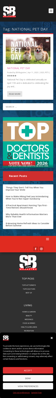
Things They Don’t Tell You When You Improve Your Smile (24, 188)
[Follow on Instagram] (41, 249)
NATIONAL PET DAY (18, 68)
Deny (28, 378)
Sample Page (36, 392)
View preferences (28, 386)
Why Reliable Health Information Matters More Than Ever (27, 215)
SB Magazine (21, 72)
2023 (42, 72)
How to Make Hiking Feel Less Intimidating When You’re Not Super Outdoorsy (27, 197)
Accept (28, 370)
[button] (51, 338)
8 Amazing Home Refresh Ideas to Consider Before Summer (27, 224)
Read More (15, 94)
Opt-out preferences (21, 392)
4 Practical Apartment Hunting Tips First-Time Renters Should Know (27, 206)
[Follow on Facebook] (35, 249)
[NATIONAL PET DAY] (28, 50)
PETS (47, 72)
